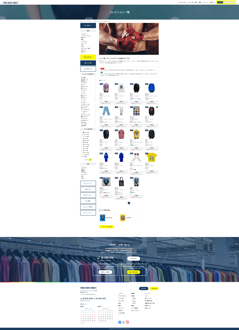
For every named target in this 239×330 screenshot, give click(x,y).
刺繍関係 (83, 170)
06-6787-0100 (107, 257)
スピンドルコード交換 (85, 48)
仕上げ (82, 46)
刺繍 (82, 39)
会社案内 (133, 295)
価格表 (200, 2)
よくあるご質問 (121, 312)
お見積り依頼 (220, 2)
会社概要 (134, 298)
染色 (82, 44)
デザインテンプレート (135, 310)
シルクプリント (84, 34)
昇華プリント (83, 51)
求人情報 (134, 301)
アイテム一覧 (190, 2)
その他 (82, 178)
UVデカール (83, 50)
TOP (81, 21)
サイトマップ (147, 293)
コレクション (205, 2)
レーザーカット (84, 41)
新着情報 (133, 293)
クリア (86, 159)
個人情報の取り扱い (149, 300)
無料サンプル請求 (105, 272)
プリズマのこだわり (182, 2)
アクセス (134, 299)
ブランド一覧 (120, 300)
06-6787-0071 (101, 299)
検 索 (90, 159)
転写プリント (83, 37)
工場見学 (134, 303)
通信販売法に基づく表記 (150, 303)
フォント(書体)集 (134, 308)
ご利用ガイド (212, 2)
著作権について (148, 305)
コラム (146, 295)
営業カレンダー (148, 308)
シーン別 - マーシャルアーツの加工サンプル (101, 21)
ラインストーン (84, 42)
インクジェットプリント (86, 35)
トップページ (120, 293)
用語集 (132, 305)
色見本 (196, 2)
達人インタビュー (148, 298)
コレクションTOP (87, 21)
